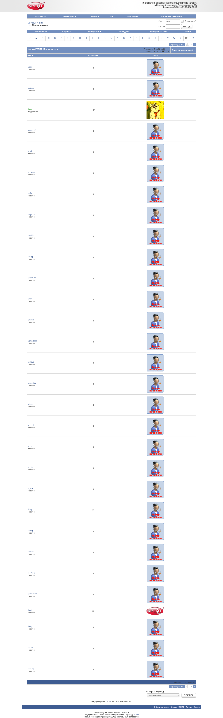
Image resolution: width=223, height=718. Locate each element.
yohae (30, 446)
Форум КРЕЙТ (36, 23)
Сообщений (93, 55)
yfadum (31, 320)
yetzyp (30, 256)
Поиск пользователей (182, 50)
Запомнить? (190, 21)
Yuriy (30, 626)
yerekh (30, 235)
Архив (189, 707)
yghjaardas (32, 341)
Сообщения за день (158, 31)
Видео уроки (69, 16)
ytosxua (31, 551)
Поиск (188, 31)
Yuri (30, 610)
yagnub (31, 88)
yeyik (30, 298)
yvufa (30, 647)
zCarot (136, 715)
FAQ (112, 16)
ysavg (30, 530)
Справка (66, 31)
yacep (30, 67)
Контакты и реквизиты (171, 16)
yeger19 (31, 214)
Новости (95, 16)
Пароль (162, 26)
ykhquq (31, 362)
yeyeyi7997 (32, 277)
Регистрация (41, 31)
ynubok (31, 425)
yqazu (30, 488)
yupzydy (31, 572)
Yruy (30, 509)
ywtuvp (31, 668)
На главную (40, 16)
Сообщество (93, 31)
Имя (160, 21)
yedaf (30, 193)
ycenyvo (31, 172)
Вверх (197, 707)
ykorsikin (32, 383)
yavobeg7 (32, 130)
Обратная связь (161, 707)
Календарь (124, 31)
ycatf (30, 151)
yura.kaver (32, 593)
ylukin (30, 404)
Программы (132, 16)
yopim (30, 467)
